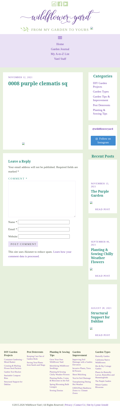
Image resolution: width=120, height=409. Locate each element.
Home (60, 44)
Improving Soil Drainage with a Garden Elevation (82, 362)
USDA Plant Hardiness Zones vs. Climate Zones (81, 390)
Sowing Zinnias (56, 390)
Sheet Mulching (79, 374)
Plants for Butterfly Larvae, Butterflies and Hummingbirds (105, 374)
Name (12, 222)
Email (12, 229)
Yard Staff (60, 58)
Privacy (68, 405)
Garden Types (101, 91)
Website (12, 236)
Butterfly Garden (102, 356)
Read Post (102, 209)
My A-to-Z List (60, 54)
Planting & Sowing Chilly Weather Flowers (102, 256)
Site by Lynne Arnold (97, 405)
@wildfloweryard (102, 128)
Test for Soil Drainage (81, 378)
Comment (18, 178)
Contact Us (79, 405)
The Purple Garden (100, 193)
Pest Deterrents (101, 105)
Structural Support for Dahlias (100, 317)
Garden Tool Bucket (12, 372)
